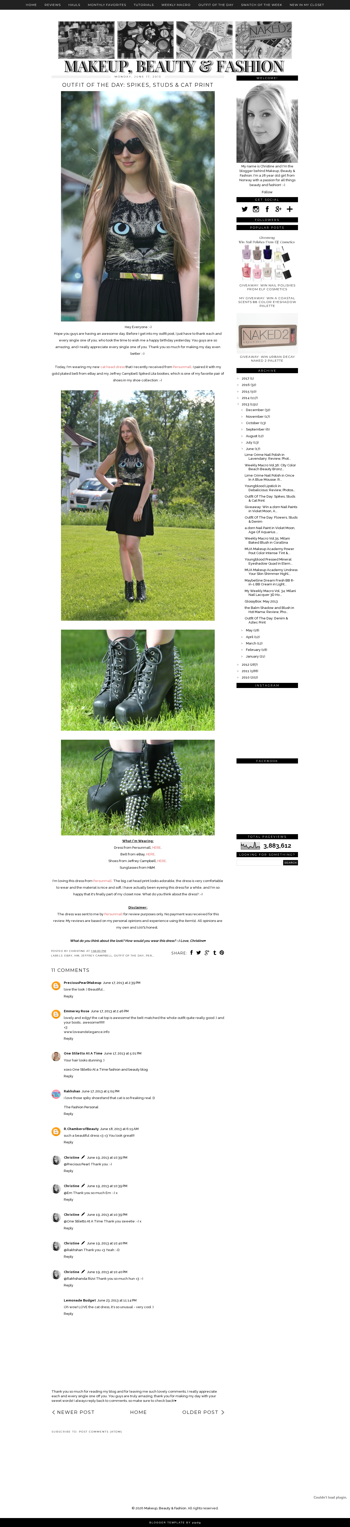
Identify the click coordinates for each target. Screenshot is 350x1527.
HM (76, 955)
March (251, 643)
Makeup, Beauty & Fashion (165, 1508)
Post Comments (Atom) (100, 1431)
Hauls (74, 5)
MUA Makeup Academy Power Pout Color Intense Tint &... (269, 551)
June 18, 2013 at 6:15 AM (119, 1129)
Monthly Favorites (107, 5)
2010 (246, 677)
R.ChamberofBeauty (81, 1129)
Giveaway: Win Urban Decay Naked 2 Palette (267, 358)
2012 (246, 664)
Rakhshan (72, 1091)
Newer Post (76, 1412)
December (255, 410)
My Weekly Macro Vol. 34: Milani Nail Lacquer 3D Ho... (270, 593)
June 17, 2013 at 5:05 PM (100, 1091)
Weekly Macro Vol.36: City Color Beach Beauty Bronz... (270, 467)
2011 (246, 671)
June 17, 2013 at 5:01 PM (122, 1053)
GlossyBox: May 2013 (261, 601)
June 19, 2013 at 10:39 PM (107, 1157)
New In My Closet (307, 5)
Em (69, 1193)
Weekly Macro (176, 5)
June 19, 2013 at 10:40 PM (107, 1243)
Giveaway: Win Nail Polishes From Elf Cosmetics (267, 287)
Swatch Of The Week (261, 5)
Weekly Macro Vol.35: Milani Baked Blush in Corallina (267, 540)
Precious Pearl (78, 1164)
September (255, 429)
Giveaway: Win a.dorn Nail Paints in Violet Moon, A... (271, 509)
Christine (71, 1157)
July (249, 442)
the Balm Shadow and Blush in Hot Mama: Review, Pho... (269, 610)
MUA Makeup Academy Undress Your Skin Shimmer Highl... (271, 572)
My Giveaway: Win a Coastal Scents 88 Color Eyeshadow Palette (267, 302)
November (255, 416)
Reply (68, 996)
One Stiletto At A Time (83, 1053)
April (250, 637)
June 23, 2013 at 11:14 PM (117, 1300)
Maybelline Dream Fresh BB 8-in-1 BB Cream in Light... (269, 582)
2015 (246, 391)
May (249, 630)
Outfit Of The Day (215, 5)
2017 (246, 378)
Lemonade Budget (80, 1300)
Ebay (68, 955)
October (253, 423)
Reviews (53, 5)
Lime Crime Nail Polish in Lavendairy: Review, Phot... (268, 457)
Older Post (200, 1412)
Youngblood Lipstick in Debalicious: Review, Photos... (270, 488)
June (250, 449)
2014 (246, 398)
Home (31, 5)
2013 (246, 404)
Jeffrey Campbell (96, 955)
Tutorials (144, 5)
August (252, 436)
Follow (267, 192)
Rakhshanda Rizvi (81, 1279)
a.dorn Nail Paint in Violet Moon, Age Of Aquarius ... (270, 530)
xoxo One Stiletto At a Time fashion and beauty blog (106, 1069)
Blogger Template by (175, 1522)
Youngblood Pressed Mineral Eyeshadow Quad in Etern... (269, 561)
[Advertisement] (75, 1455)
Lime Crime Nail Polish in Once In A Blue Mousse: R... (269, 477)
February (253, 650)
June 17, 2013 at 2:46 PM (110, 1011)
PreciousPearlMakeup (82, 983)
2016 (246, 385)
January (253, 656)
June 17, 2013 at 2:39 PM (121, 983)
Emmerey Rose (76, 1011)
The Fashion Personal (81, 1107)
